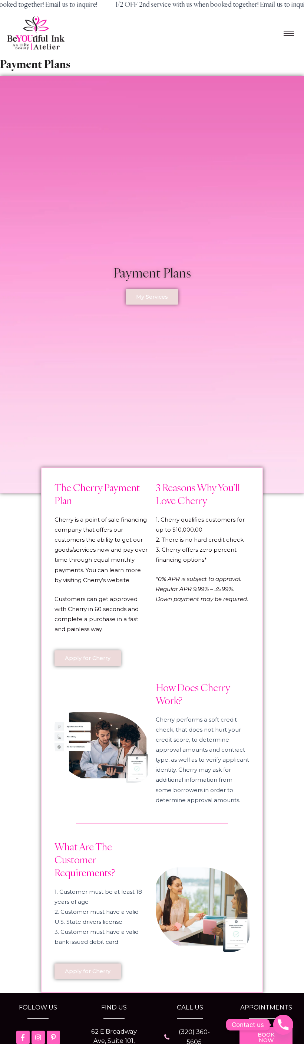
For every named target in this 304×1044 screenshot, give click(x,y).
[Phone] (283, 1025)
